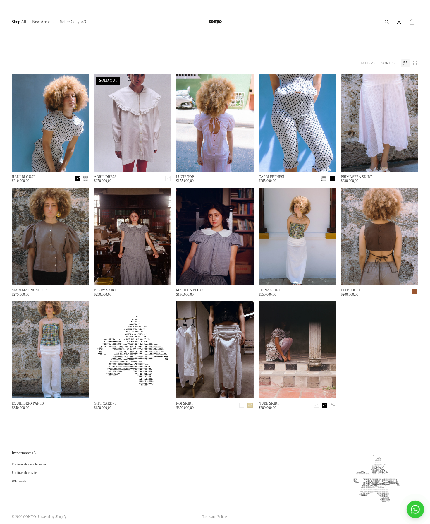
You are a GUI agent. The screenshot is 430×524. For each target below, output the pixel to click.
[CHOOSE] (80, 162)
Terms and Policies (215, 517)
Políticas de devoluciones (29, 465)
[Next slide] (80, 123)
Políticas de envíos (24, 473)
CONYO (29, 517)
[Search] (386, 22)
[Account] (399, 22)
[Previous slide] (20, 123)
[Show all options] (333, 404)
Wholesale (19, 481)
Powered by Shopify (52, 517)
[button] (388, 63)
